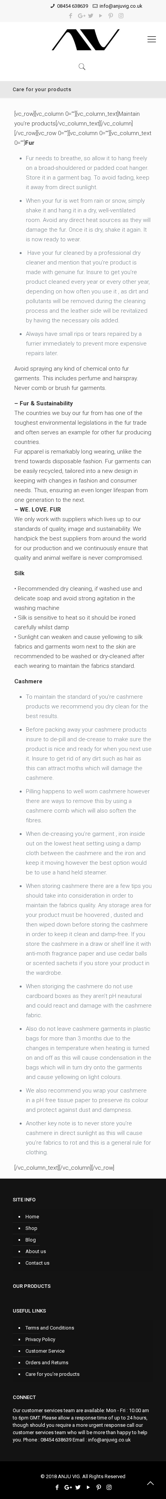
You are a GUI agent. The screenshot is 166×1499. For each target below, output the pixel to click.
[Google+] (81, 15)
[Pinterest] (111, 15)
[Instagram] (121, 15)
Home (32, 1217)
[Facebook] (71, 15)
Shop (31, 1228)
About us (35, 1251)
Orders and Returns (46, 1362)
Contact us (37, 1263)
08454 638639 (72, 6)
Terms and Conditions (49, 1328)
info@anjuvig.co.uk (121, 6)
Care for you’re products (52, 1374)
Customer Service (44, 1351)
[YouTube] (101, 15)
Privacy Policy (40, 1339)
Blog (30, 1240)
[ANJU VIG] (87, 39)
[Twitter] (91, 15)
